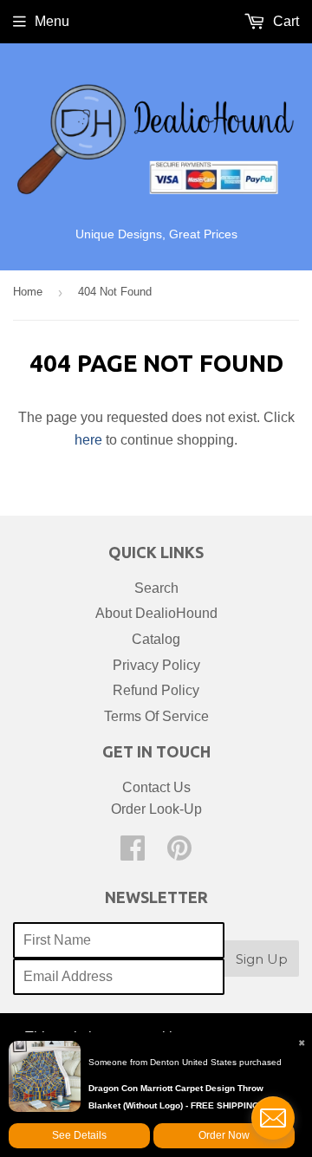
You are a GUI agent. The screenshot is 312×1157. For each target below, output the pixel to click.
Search (156, 588)
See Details (79, 1135)
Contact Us (156, 787)
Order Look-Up (156, 809)
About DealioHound (156, 613)
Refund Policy (156, 690)
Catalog (156, 639)
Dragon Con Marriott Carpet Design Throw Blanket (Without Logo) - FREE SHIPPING (175, 1096)
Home (27, 291)
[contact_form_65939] (273, 1118)
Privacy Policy (156, 665)
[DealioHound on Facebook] (133, 853)
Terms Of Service (156, 716)
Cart (284, 21)
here (88, 439)
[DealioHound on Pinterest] (179, 853)
